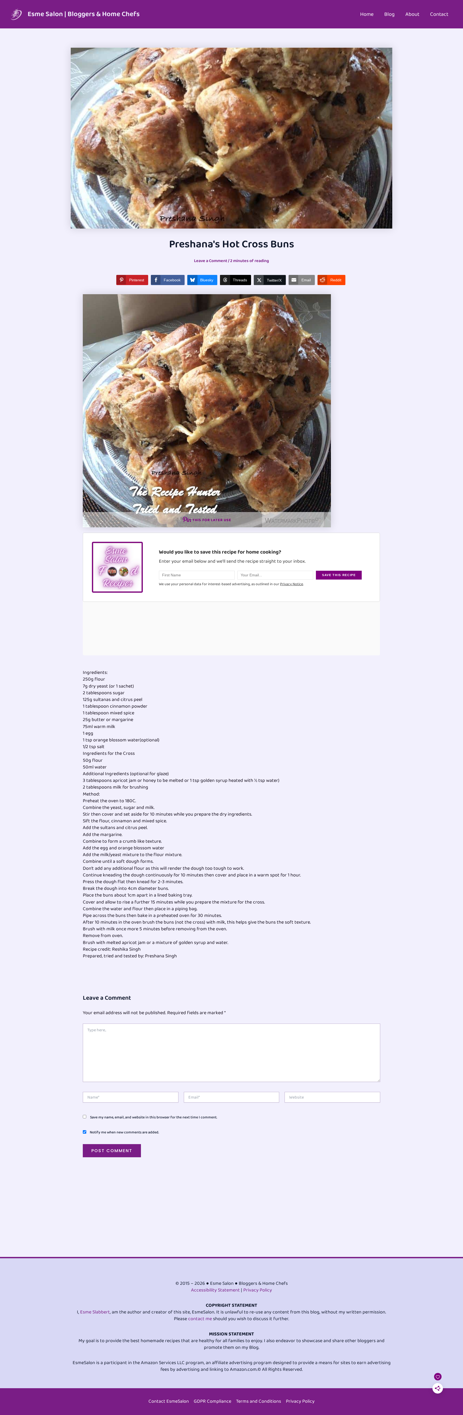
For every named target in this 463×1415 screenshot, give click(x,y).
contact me (200, 1319)
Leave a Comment (210, 260)
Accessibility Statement (215, 1290)
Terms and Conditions (258, 1401)
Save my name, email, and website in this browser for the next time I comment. (153, 1117)
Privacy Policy (257, 1290)
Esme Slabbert (95, 1312)
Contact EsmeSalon (168, 1401)
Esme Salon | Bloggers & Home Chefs (84, 14)
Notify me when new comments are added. (124, 1132)
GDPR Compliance (212, 1401)
